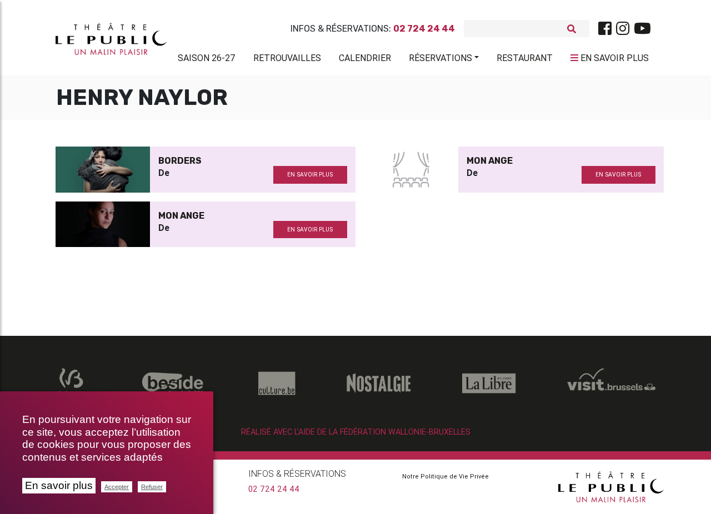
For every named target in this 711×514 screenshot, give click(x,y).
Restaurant (525, 57)
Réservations (440, 57)
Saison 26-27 (207, 57)
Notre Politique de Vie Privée (445, 476)
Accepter (116, 486)
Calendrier (365, 57)
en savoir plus (310, 174)
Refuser (152, 486)
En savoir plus (59, 485)
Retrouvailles (287, 57)
